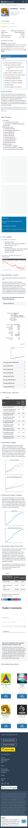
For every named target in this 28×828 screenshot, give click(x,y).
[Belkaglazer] (6, 710)
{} (17, 626)
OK (24, 821)
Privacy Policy (18, 656)
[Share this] (5, 599)
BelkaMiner (15, 5)
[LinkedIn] (8, 783)
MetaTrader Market (19, 32)
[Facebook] (2, 783)
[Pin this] (16, 599)
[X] (5, 783)
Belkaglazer (5, 716)
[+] (19, 626)
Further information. (14, 825)
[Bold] (3, 626)
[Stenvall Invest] (22, 678)
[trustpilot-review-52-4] (14, 787)
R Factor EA (22, 716)
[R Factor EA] (22, 710)
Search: (8, 397)
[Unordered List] (11, 626)
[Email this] (2, 599)
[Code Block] (14, 626)
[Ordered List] (9, 626)
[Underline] (6, 626)
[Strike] (8, 626)
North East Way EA (6, 685)
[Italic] (5, 626)
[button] (23, 1)
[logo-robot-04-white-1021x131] (7, 1)
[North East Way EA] (6, 678)
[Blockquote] (12, 626)
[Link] (2, 5)
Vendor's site (14, 13)
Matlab (14, 293)
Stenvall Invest (22, 685)
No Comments (13, 14)
